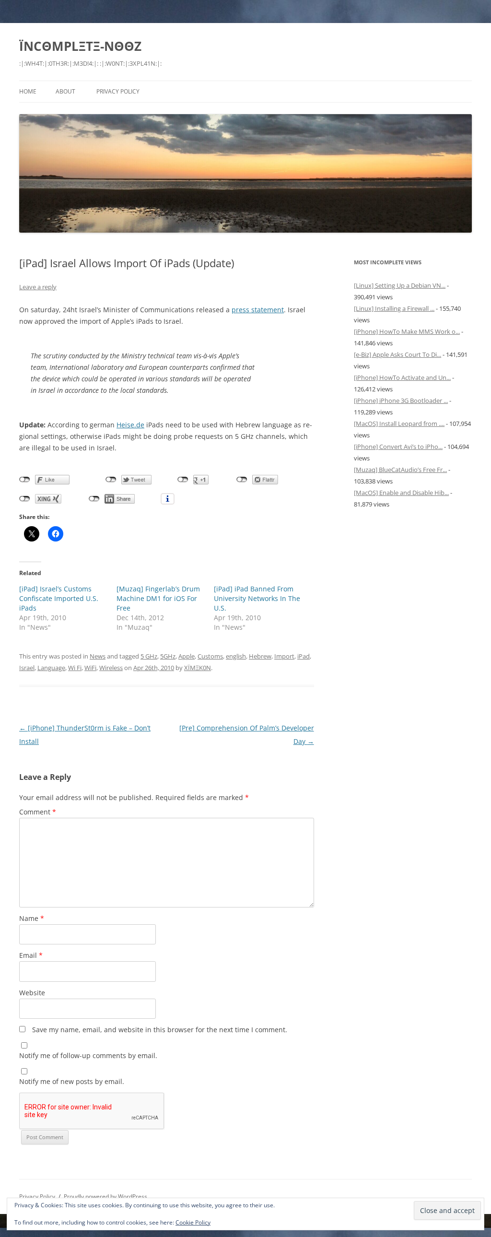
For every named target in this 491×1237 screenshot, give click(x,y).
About (65, 91)
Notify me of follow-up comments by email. (88, 1055)
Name (31, 918)
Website (32, 992)
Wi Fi (75, 667)
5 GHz (148, 656)
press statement (258, 309)
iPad (303, 656)
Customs (210, 656)
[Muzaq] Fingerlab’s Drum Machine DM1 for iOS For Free (158, 598)
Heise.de (130, 424)
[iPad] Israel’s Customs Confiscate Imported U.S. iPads (58, 598)
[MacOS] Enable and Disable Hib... (401, 492)
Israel (27, 667)
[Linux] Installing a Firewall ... (394, 308)
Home (27, 91)
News (97, 656)
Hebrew (260, 656)
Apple (186, 656)
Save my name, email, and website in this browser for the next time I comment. (159, 1029)
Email (31, 955)
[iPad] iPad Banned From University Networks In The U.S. (257, 598)
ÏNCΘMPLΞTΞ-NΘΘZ (80, 46)
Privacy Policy (118, 91)
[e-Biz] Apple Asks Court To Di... (397, 354)
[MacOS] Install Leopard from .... (399, 423)
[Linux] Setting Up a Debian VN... (399, 285)
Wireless (111, 667)
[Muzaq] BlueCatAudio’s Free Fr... (400, 469)
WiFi (90, 667)
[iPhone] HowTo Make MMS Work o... (407, 331)
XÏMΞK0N (197, 667)
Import (284, 656)
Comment (37, 811)
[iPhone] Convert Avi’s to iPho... (398, 446)
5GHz (167, 656)
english (236, 656)
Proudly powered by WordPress (105, 1196)
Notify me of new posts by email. (71, 1081)
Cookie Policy (192, 1222)
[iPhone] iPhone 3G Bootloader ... (401, 400)
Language (51, 667)
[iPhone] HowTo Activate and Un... (402, 377)
